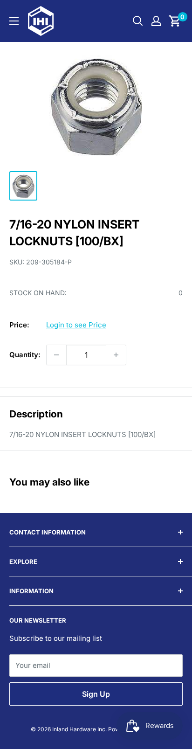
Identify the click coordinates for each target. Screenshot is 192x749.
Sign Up (96, 694)
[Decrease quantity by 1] (56, 355)
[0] (175, 21)
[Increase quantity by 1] (116, 355)
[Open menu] (14, 21)
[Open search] (138, 21)
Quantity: (25, 354)
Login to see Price (76, 324)
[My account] (156, 21)
